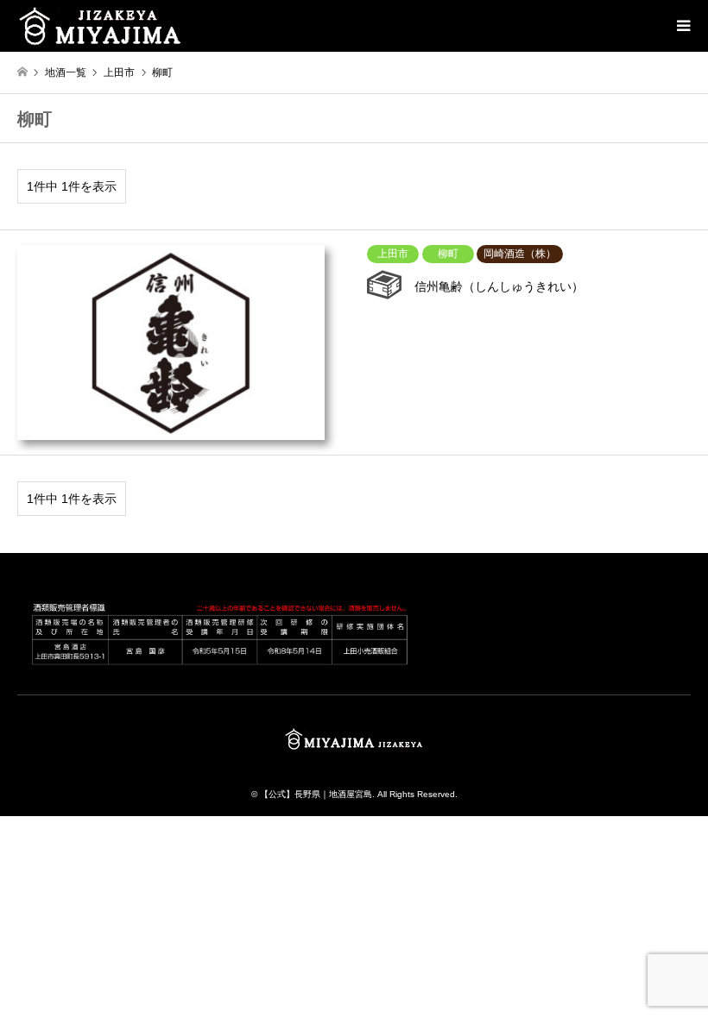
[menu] (682, 26)
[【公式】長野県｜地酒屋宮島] (99, 26)
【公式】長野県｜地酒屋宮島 (316, 794)
